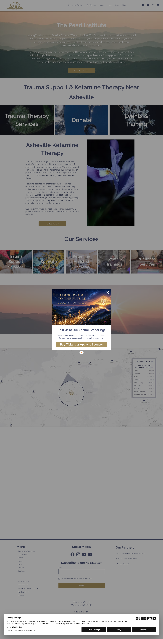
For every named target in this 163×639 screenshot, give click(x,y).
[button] (81, 330)
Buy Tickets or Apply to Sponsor (81, 344)
